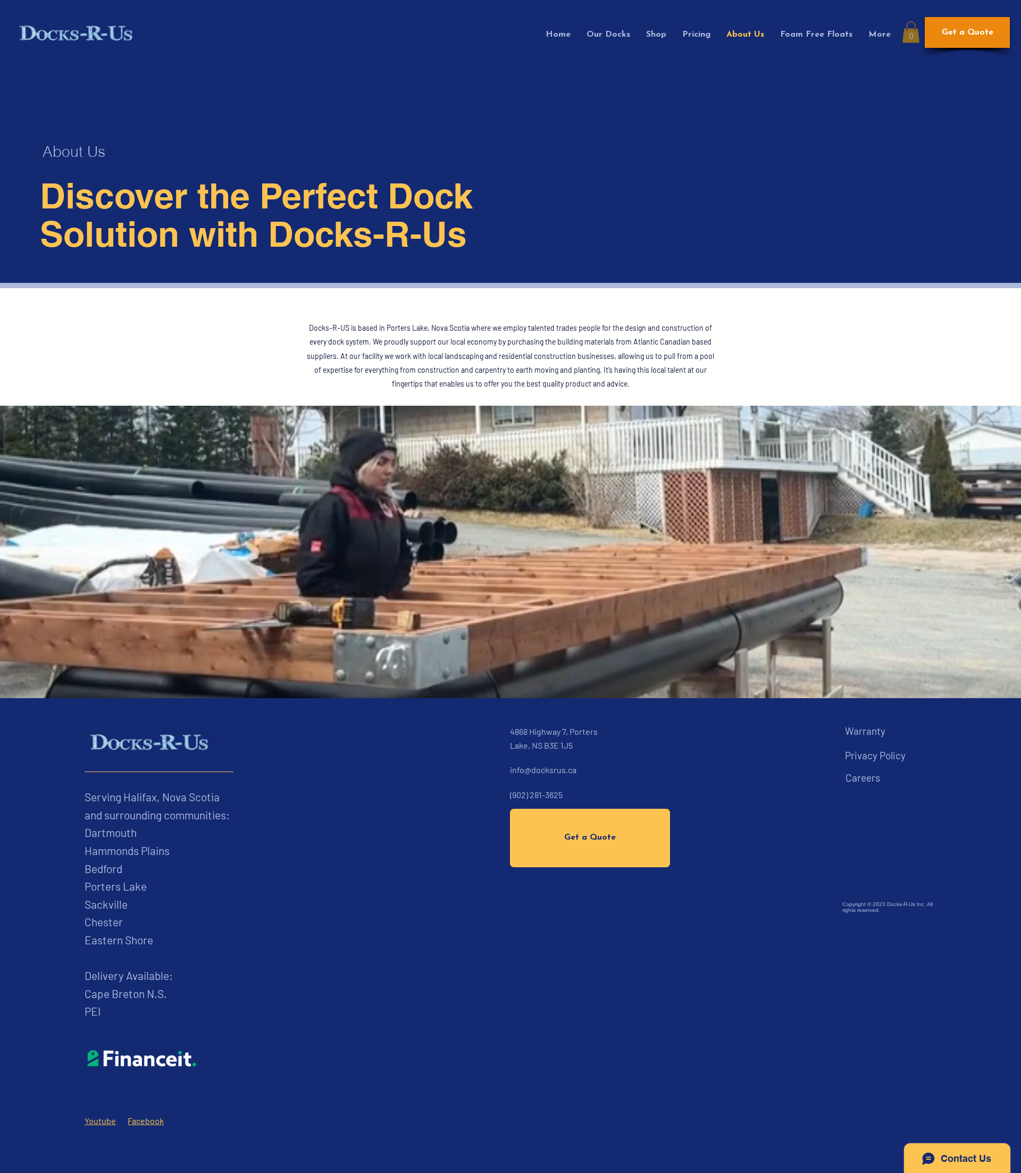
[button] (911, 32)
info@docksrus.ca (543, 770)
